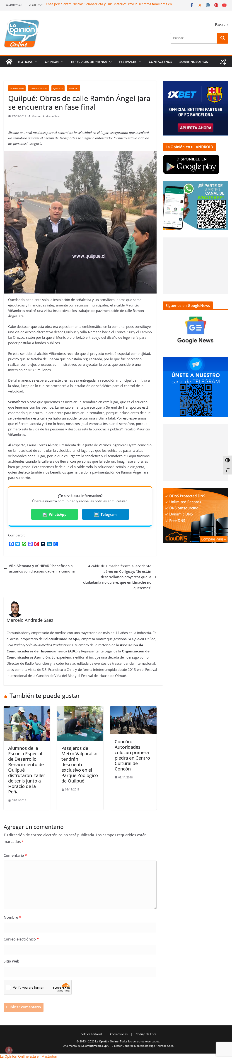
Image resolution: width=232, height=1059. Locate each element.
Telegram (109, 514)
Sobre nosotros (193, 61)
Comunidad (17, 88)
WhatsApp (58, 514)
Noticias (25, 61)
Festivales (128, 61)
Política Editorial (91, 1034)
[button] (35, 62)
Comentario (15, 855)
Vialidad (73, 88)
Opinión (52, 61)
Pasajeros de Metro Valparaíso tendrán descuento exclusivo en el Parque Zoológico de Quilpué (79, 764)
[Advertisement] (195, 265)
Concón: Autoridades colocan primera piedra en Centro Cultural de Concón (132, 755)
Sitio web (11, 961)
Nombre (12, 917)
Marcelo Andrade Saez (46, 116)
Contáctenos (160, 61)
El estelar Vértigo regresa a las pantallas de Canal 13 (84, 4)
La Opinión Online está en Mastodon (28, 1056)
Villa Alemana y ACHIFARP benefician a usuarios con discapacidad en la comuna (42, 568)
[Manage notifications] (8, 1050)
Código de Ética (146, 1034)
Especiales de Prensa (89, 61)
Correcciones (119, 1034)
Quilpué (58, 88)
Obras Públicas (38, 88)
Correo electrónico (21, 939)
